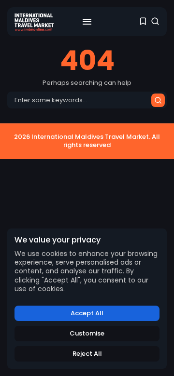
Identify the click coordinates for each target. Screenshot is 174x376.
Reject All (87, 353)
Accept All (87, 313)
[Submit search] (158, 100)
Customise (87, 333)
